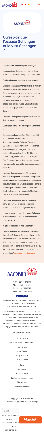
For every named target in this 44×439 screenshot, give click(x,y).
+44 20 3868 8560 (24, 285)
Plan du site (22, 382)
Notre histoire (22, 338)
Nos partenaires (22, 355)
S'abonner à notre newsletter (30, 420)
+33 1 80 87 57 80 (24, 282)
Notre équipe (22, 351)
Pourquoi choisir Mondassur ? (22, 343)
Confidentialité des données (22, 378)
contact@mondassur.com (22, 291)
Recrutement (22, 347)
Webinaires (22, 369)
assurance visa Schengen (24, 253)
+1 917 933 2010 (25, 288)
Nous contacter (22, 360)
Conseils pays (22, 374)
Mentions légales (22, 386)
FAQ (22, 365)
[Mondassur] (9, 4)
